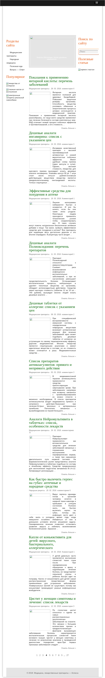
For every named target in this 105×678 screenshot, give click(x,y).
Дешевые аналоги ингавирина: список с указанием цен (45, 136)
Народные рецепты (60, 25)
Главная (12, 25)
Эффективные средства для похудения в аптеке (50, 192)
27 (67, 655)
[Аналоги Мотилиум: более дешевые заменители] (52, 51)
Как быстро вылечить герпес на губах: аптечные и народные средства (51, 482)
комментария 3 (68, 144)
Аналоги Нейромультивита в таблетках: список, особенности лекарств (51, 422)
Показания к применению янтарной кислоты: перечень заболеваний (50, 80)
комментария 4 (68, 89)
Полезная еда (81, 25)
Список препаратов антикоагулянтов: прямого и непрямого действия (50, 364)
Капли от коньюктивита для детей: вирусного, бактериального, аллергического (50, 542)
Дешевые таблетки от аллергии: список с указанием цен (52, 306)
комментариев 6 (64, 490)
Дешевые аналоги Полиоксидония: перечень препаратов (49, 246)
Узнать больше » (68, 128)
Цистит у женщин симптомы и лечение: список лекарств (52, 600)
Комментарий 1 (68, 198)
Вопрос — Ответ (17, 70)
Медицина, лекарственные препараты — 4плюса (56, 673)
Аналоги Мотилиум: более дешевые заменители (52, 58)
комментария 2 (68, 314)
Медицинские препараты (33, 25)
